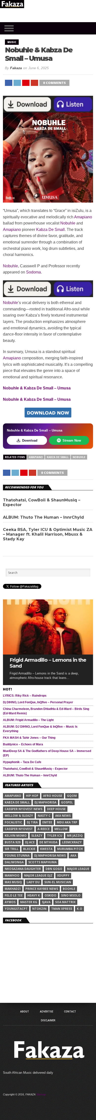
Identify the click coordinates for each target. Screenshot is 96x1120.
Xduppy (63, 875)
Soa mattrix (65, 902)
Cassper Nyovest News (23, 809)
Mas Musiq (13, 882)
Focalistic (13, 822)
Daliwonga (14, 862)
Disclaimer (48, 1020)
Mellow (61, 829)
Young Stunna (17, 855)
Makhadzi (13, 889)
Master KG (28, 902)
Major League (78, 869)
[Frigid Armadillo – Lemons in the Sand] (48, 653)
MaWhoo (12, 875)
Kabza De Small (50, 229)
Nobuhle (67, 223)
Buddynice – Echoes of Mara (23, 744)
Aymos (10, 902)
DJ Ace (30, 842)
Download (29, 440)
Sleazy (36, 835)
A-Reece (43, 829)
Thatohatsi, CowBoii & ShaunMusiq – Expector (41, 502)
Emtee (47, 822)
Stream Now (72, 440)
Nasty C (44, 816)
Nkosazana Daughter (23, 869)
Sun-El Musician (57, 882)
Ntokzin (39, 909)
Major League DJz (38, 875)
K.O (79, 909)
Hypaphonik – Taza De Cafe (22, 762)
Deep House (56, 809)
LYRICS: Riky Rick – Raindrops (25, 695)
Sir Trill (11, 849)
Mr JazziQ (75, 835)
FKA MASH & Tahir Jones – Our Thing (29, 737)
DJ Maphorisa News (50, 855)
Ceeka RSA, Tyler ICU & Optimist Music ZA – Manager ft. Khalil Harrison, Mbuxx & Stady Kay (47, 534)
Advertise (46, 1011)
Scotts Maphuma (42, 862)
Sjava (46, 902)
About (24, 1011)
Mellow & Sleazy (19, 816)
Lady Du (33, 882)
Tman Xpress (61, 909)
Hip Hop (32, 796)
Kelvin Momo (16, 835)
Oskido (50, 895)
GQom (72, 796)
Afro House (52, 796)
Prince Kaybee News (41, 889)
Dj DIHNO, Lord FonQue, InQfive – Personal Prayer (38, 702)
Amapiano (83, 217)
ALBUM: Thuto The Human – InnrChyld (43, 517)
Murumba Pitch (70, 849)
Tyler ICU (54, 835)
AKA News (63, 816)
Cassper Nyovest (19, 829)
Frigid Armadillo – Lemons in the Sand (48, 663)
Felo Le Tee (14, 895)
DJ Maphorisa (45, 802)
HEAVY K (33, 895)
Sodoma (33, 272)
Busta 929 (12, 842)
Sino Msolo (70, 895)
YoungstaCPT (16, 909)
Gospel (67, 802)
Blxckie (29, 849)
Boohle (69, 889)
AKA (73, 855)
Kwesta (46, 849)
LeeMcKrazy (72, 842)
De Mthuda (48, 842)
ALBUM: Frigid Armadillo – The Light (28, 720)
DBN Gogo (54, 869)
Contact (70, 1011)
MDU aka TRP (67, 822)
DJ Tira (32, 822)
